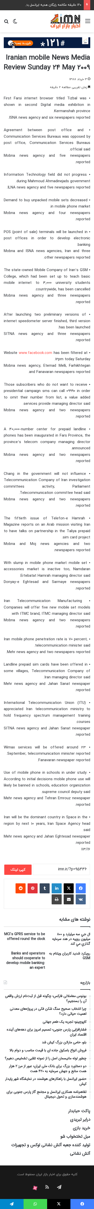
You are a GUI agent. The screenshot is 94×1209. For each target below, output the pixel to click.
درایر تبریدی (80, 1119)
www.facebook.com (35, 353)
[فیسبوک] (81, 888)
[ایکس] (69, 888)
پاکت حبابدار (79, 1111)
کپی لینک (18, 869)
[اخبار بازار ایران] (65, 21)
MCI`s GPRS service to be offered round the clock (24, 936)
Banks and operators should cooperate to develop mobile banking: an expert (25, 960)
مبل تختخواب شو (75, 1136)
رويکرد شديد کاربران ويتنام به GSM (69, 956)
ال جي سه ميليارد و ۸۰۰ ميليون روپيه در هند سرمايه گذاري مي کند (71, 938)
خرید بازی (81, 1128)
